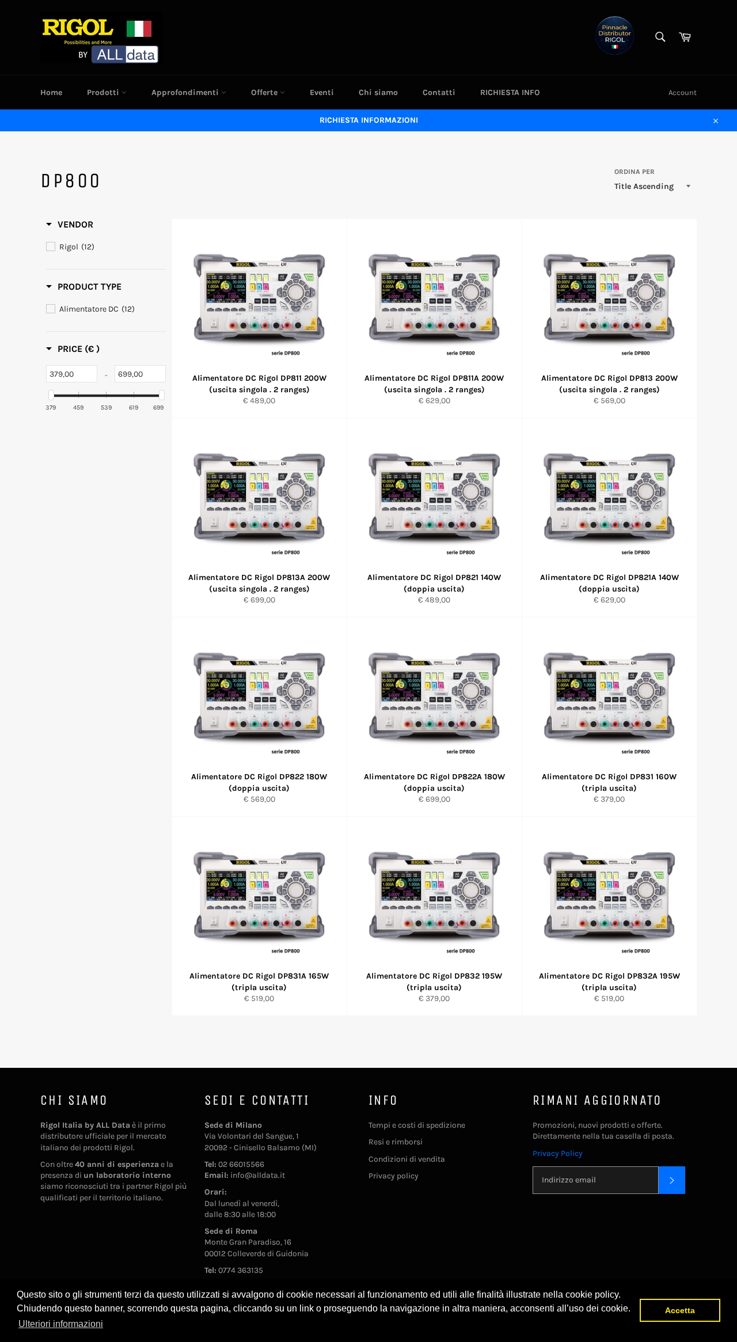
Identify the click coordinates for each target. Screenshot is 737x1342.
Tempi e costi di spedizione (416, 1125)
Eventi (322, 92)
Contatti (439, 92)
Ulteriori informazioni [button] (60, 1324)
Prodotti (104, 92)
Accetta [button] (680, 1310)
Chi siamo (378, 92)
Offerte (265, 92)
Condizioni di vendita (406, 1159)
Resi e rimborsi (395, 1142)
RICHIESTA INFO (510, 92)
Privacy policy (393, 1176)
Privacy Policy (558, 1153)
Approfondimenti (186, 92)
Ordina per (634, 172)
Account (682, 92)
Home (51, 92)
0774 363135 (240, 1270)
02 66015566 (241, 1164)
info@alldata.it (257, 1175)
